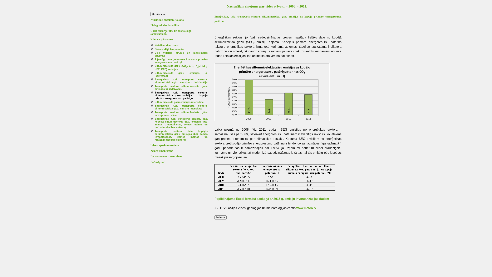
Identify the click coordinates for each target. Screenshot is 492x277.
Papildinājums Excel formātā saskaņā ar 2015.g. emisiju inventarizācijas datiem (271, 198)
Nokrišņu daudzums (167, 45)
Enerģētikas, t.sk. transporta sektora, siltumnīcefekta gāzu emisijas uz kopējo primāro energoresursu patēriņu (181, 95)
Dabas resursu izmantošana (166, 156)
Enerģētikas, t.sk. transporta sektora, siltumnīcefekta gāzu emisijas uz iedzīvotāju (181, 81)
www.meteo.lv (306, 208)
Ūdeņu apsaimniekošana (164, 145)
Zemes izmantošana (161, 150)
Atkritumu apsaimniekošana (167, 19)
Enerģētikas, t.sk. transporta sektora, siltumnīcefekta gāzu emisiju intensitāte (181, 107)
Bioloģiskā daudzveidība (164, 25)
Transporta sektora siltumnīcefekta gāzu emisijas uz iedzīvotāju (181, 87)
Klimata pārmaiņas (161, 39)
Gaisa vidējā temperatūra (169, 49)
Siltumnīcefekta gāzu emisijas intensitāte (179, 102)
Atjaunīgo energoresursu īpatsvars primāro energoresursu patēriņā (181, 61)
